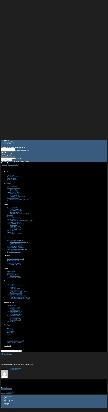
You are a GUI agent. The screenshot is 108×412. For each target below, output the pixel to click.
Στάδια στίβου (13, 225)
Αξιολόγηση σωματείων (16, 210)
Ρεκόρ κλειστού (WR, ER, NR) (15, 311)
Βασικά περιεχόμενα (9, 142)
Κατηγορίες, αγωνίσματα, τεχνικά (15, 259)
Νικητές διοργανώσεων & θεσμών (15, 240)
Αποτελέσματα (7, 183)
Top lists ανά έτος (11, 305)
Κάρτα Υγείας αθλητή (15, 222)
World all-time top (14, 317)
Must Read (9, 328)
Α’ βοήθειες (10, 232)
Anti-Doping (10, 216)
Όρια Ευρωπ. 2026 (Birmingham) (18, 295)
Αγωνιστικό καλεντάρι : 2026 (14, 176)
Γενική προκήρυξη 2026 (16, 209)
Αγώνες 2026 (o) (14, 193)
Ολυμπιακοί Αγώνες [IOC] (13, 250)
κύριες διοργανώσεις (12, 186)
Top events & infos (11, 178)
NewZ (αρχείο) (7, 324)
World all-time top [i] (15, 312)
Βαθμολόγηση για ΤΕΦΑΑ (14, 277)
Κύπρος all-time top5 (15, 320)
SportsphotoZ (7, 401)
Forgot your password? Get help (9, 154)
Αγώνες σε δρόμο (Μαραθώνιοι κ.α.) (19, 199)
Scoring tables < (11, 273)
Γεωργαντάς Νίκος (16, 368)
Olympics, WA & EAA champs (18, 196)
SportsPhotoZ (7, 346)
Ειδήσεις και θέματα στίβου (14, 342)
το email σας (18, 158)
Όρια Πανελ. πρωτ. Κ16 (16, 293)
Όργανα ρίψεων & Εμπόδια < (14, 263)
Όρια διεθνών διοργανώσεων (14, 294)
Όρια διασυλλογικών (15, 288)
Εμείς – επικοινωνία (9, 143)
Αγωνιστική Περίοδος (12, 208)
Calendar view (10, 175)
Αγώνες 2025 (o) (14, 195)
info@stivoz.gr (11, 392)
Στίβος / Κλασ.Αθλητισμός (14, 252)
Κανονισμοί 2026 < (12, 261)
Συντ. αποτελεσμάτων (12, 201)
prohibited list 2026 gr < (16, 218)
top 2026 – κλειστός (15, 308)
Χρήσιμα (6, 204)
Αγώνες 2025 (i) (14, 191)
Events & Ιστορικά (8, 237)
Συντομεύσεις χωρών (15, 229)
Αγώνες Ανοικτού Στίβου (13, 192)
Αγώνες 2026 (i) (14, 189)
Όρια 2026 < (13, 287)
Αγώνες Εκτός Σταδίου (13, 198)
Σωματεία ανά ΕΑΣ (15, 226)
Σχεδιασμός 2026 (14, 212)
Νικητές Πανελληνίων (15, 243)
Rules (5, 397)
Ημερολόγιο (7, 171)
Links (5, 337)
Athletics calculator (8, 400)
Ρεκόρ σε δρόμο (11, 321)
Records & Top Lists (9, 302)
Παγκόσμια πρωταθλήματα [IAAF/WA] (17, 249)
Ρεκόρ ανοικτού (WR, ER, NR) (15, 315)
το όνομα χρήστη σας (20, 149)
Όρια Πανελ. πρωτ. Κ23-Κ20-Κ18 (19, 291)
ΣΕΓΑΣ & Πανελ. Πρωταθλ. (14, 246)
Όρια (5, 281)
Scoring (6, 268)
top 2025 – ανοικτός (15, 310)
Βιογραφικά (10, 215)
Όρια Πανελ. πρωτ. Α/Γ (16, 290)
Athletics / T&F (8, 396)
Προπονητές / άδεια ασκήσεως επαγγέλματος (21, 220)
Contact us (6, 403)
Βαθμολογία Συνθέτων (13, 274)
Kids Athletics (10, 230)
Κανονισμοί (7, 255)
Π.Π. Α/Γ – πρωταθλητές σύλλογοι (19, 242)
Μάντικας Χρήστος (7, 354)
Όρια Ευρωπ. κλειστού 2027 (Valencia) (20, 297)
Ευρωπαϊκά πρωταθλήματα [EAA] (15, 247)
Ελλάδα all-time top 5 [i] (16, 314)
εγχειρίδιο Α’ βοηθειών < (16, 233)
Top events (6, 399)
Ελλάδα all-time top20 (15, 318)
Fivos (2, 357)
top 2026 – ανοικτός (15, 307)
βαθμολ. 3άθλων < (15, 276)
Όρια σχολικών (11, 284)
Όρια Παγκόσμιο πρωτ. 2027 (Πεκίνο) (20, 298)
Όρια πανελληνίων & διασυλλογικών (16, 285)
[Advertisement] (29, 383)
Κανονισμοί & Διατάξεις (13, 260)
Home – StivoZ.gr (8, 140)
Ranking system (11, 271)
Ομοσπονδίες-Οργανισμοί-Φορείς (15, 341)
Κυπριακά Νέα (10, 331)
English (6, 404)
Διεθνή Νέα (10, 332)
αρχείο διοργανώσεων (12, 179)
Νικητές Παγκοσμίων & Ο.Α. (17, 244)
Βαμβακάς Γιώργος (14, 369)
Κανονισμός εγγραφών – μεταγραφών (19, 213)
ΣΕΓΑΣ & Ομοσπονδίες (16, 228)
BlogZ (8, 334)
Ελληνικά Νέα (10, 329)
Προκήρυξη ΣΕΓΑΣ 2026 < (14, 264)
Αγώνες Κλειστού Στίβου (13, 188)
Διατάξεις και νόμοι (12, 219)
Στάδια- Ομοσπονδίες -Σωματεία (15, 223)
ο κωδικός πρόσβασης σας (22, 150)
